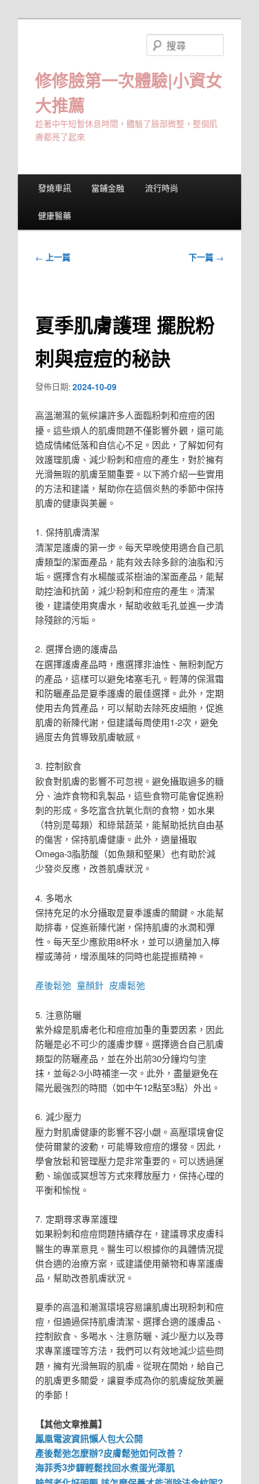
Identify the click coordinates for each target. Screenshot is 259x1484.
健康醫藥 (54, 215)
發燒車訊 (54, 188)
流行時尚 (161, 188)
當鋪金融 (107, 188)
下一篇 (206, 257)
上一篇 (52, 257)
